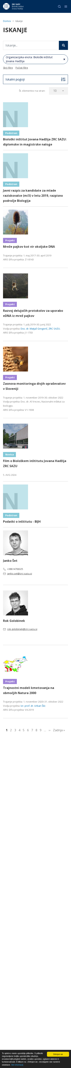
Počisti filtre (22, 67)
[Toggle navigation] (66, 6)
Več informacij (17, 1064)
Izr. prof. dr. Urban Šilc (33, 705)
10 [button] (55, 91)
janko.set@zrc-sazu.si (19, 573)
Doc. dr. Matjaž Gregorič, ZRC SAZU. (40, 328)
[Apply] (63, 45)
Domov (7, 21)
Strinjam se (58, 1054)
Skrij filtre (8, 67)
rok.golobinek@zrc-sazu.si (22, 629)
